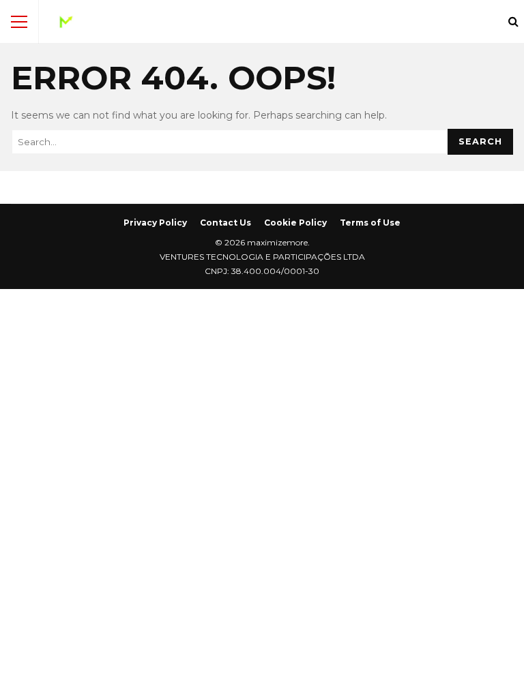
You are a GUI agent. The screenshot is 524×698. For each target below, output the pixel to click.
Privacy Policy (155, 222)
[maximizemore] (66, 25)
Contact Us (225, 222)
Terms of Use (370, 222)
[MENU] (19, 22)
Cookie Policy (295, 222)
